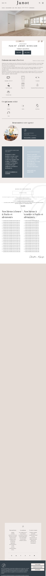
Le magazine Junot (23, 536)
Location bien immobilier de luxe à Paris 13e (11, 240)
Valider (23, 206)
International (13, 539)
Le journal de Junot (23, 535)
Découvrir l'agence (30, 137)
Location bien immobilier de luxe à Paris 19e (11, 249)
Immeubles (13, 543)
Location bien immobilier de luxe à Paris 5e (11, 227)
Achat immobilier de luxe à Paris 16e (32, 245)
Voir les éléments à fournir (11, 172)
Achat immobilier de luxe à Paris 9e (32, 233)
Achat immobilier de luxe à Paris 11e (32, 236)
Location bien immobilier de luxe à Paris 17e (11, 246)
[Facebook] (21, 555)
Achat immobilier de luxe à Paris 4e (32, 225)
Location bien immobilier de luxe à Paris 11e (11, 236)
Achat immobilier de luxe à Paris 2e (32, 222)
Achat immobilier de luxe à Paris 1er (32, 220)
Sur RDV (18, 52)
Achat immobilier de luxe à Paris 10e (32, 235)
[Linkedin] (16, 555)
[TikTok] (25, 555)
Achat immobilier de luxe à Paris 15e (32, 243)
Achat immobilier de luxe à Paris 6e (32, 228)
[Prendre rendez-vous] (43, 3)
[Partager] (39, 41)
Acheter (12, 533)
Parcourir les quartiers (31, 171)
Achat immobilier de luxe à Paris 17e (32, 246)
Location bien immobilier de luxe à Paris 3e (11, 223)
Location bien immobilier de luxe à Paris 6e (11, 228)
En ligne (27, 52)
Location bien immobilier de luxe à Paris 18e (11, 248)
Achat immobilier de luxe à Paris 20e (32, 251)
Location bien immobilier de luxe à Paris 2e (11, 222)
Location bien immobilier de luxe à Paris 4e (11, 225)
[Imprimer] (42, 41)
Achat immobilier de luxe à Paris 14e (32, 241)
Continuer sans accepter (37, 567)
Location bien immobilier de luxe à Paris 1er (11, 220)
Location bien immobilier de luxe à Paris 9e (11, 233)
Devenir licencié (23, 540)
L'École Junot (23, 539)
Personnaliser (37, 569)
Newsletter (33, 540)
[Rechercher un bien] (39, 3)
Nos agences (23, 533)
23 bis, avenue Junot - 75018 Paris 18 (30, 135)
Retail (13, 549)
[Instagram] (11, 555)
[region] (23, 568)
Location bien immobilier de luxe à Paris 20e (11, 251)
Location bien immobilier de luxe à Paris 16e (11, 245)
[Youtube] (34, 555)
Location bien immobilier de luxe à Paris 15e (11, 243)
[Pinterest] (30, 555)
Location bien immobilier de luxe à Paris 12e (11, 238)
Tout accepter (37, 564)
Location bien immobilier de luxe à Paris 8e (11, 232)
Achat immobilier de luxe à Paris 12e (32, 238)
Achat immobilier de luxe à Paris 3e (32, 223)
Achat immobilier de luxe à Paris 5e (32, 227)
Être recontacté (33, 537)
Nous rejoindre (23, 537)
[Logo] (23, 3)
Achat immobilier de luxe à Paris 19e (32, 249)
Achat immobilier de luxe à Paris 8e (32, 232)
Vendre (12, 532)
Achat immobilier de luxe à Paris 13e (32, 240)
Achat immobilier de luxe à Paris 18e (32, 248)
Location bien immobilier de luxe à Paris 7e (11, 230)
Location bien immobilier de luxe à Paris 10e (11, 235)
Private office (13, 537)
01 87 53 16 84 (26, 134)
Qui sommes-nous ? (23, 532)
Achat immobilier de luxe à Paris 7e (32, 230)
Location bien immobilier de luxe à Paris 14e (11, 241)
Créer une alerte (33, 539)
